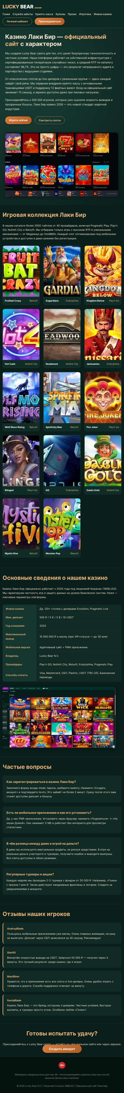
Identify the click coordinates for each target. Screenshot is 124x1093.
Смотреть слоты (50, 120)
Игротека (85, 14)
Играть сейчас (18, 120)
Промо (72, 14)
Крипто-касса (44, 14)
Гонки (6, 14)
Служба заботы (23, 14)
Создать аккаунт (62, 1049)
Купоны (60, 14)
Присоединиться (50, 21)
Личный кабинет (17, 21)
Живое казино (103, 14)
